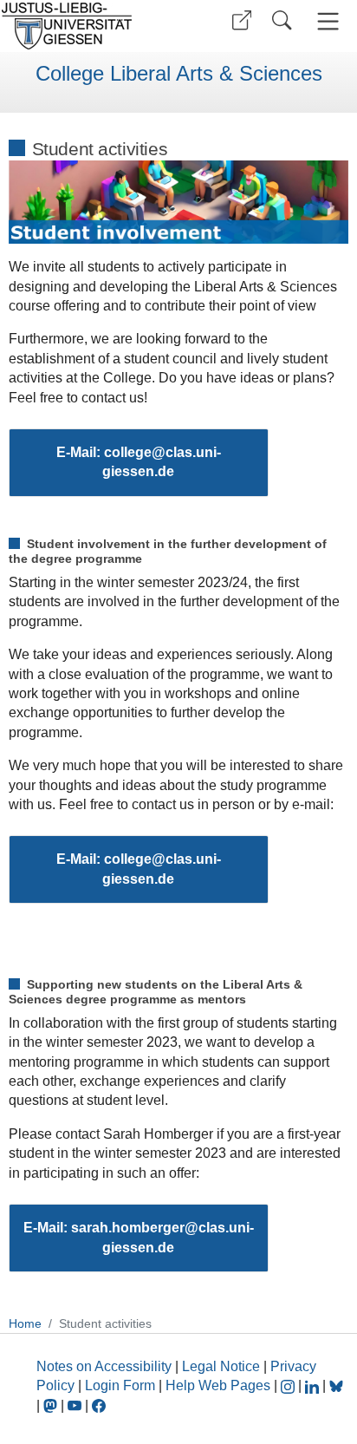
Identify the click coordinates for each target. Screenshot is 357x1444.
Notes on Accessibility (105, 1366)
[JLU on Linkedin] (313, 1385)
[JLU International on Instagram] (289, 1385)
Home (25, 1323)
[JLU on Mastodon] (52, 1405)
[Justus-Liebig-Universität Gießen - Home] (87, 26)
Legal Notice (221, 1366)
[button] (241, 20)
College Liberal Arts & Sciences (179, 73)
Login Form (120, 1385)
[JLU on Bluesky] (336, 1385)
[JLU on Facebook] (99, 1405)
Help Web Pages (218, 1385)
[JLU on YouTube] (76, 1405)
